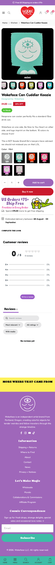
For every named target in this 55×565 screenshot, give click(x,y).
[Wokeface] (28, 12)
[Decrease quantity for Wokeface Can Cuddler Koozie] (5, 182)
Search (26, 562)
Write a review (27, 297)
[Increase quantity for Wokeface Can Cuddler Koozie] (18, 182)
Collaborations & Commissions (27, 497)
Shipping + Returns (27, 447)
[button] (27, 264)
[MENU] (3, 12)
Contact (27, 462)
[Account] (40, 12)
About (28, 457)
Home (4, 22)
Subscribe (27, 537)
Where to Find (27, 452)
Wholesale (27, 487)
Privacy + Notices (27, 472)
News (27, 467)
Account (38, 562)
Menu (15, 562)
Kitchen (14, 22)
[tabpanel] (27, 344)
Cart (50, 562)
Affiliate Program (27, 502)
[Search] (9, 12)
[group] (27, 54)
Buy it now (27, 191)
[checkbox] (10, 331)
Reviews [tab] (10, 309)
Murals (27, 492)
